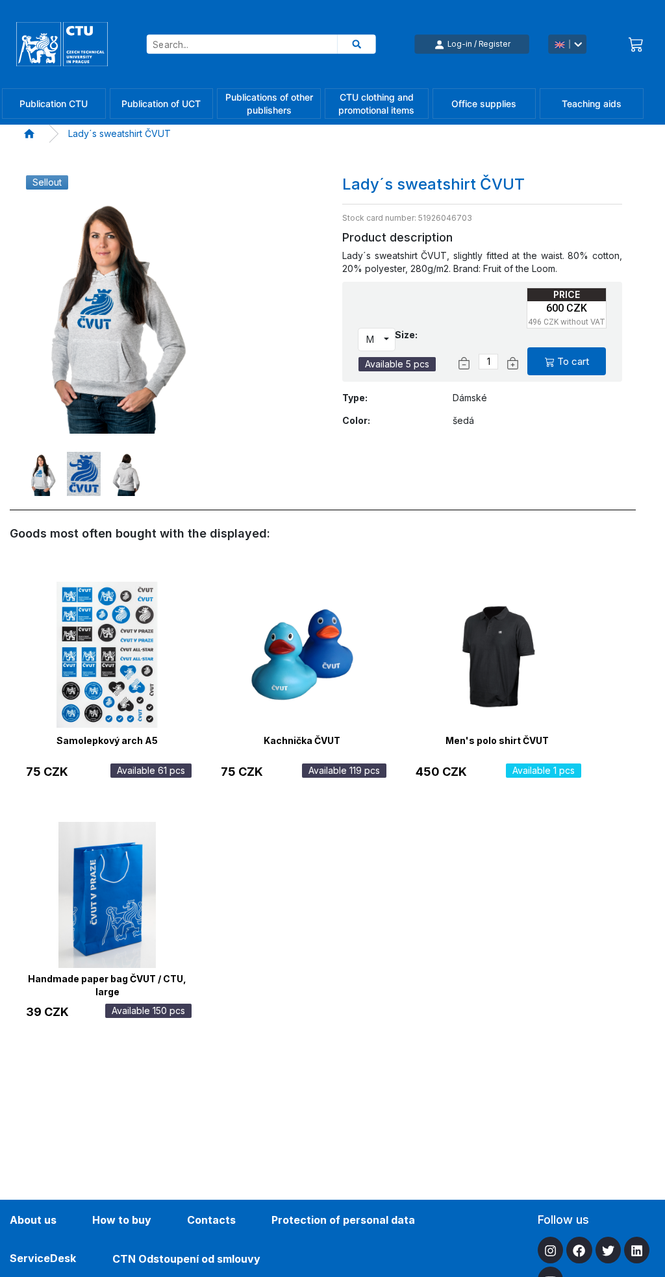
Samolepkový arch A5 (107, 740)
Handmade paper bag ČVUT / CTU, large (107, 983)
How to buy (121, 1219)
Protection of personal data (343, 1219)
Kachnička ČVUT (302, 740)
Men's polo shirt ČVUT (497, 740)
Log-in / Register (478, 44)
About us (33, 1219)
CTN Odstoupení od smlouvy (186, 1258)
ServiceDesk (43, 1258)
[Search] (357, 43)
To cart (573, 361)
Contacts (211, 1219)
